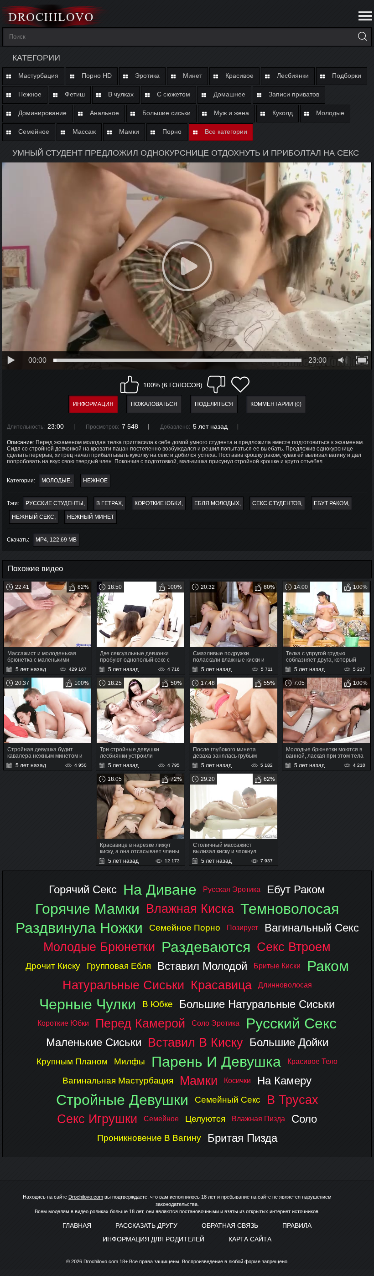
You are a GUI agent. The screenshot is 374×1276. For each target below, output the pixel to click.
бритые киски (277, 966)
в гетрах (109, 503)
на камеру (284, 1080)
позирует (242, 928)
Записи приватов (294, 94)
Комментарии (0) (275, 404)
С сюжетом (173, 94)
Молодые (330, 112)
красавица (221, 985)
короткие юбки (158, 503)
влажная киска (190, 908)
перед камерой (140, 1023)
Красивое (239, 75)
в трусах (292, 1100)
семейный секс (227, 1099)
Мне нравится (129, 384)
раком (328, 966)
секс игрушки (97, 1119)
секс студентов (276, 503)
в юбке (157, 1004)
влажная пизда (258, 1119)
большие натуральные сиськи (257, 1004)
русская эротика (231, 889)
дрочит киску (53, 966)
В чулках (121, 94)
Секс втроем (294, 947)
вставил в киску (195, 1042)
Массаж (84, 131)
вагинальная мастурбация (117, 1080)
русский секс (291, 1023)
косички (237, 1080)
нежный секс (33, 517)
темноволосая (289, 908)
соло (304, 1119)
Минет (192, 75)
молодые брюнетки (99, 947)
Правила (297, 1225)
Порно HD (97, 75)
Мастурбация (38, 75)
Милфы (129, 1061)
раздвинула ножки (79, 928)
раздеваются (205, 947)
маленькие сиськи (93, 1042)
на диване (160, 889)
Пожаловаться (154, 404)
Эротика (147, 75)
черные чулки (87, 1004)
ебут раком (331, 503)
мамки (199, 1080)
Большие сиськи (166, 112)
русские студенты (54, 503)
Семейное (33, 131)
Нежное (30, 94)
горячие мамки (87, 908)
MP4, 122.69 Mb (56, 540)
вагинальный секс (312, 928)
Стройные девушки (122, 1100)
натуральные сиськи (123, 985)
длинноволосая (285, 985)
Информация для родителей (153, 1239)
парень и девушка (216, 1061)
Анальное (104, 112)
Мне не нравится (216, 384)
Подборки (346, 75)
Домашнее (229, 94)
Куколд (282, 112)
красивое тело (312, 1061)
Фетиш (75, 94)
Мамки (129, 131)
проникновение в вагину (149, 1138)
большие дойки (288, 1042)
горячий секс (83, 889)
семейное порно (184, 927)
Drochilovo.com (85, 1197)
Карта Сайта (250, 1239)
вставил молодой (202, 966)
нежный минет (90, 517)
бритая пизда (242, 1138)
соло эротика (215, 1023)
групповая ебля (119, 966)
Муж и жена (231, 112)
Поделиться (214, 404)
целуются (205, 1119)
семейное (161, 1119)
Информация (93, 404)
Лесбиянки (293, 75)
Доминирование (42, 112)
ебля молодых (216, 503)
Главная (76, 1225)
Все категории (226, 131)
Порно (172, 131)
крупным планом (72, 1061)
